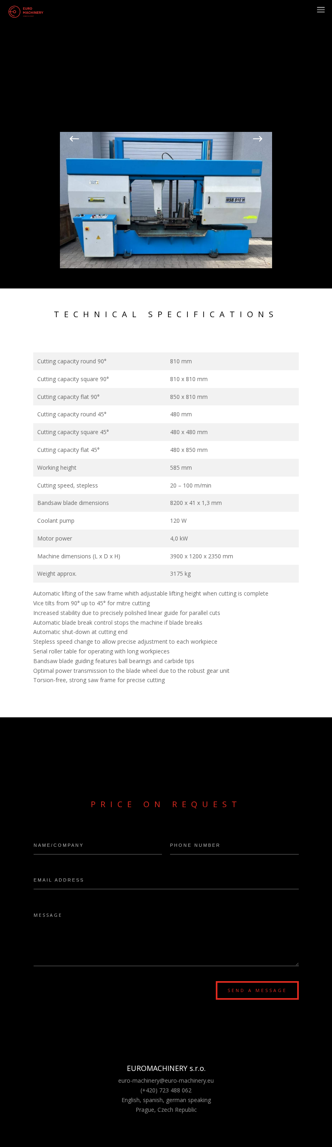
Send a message (257, 990)
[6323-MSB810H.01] (166, 266)
